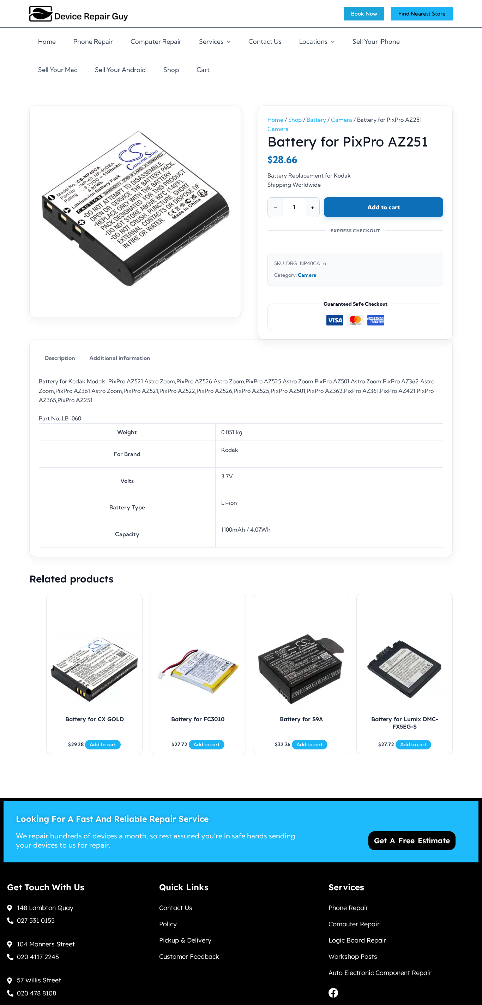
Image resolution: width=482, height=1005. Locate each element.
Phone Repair (93, 41)
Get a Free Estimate (412, 840)
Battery (316, 119)
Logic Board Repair (357, 940)
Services (211, 41)
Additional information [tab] (119, 357)
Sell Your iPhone (376, 41)
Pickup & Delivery (185, 940)
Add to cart (383, 207)
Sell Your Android (120, 70)
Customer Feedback (189, 956)
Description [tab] (59, 357)
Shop (171, 70)
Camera (341, 119)
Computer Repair (156, 41)
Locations (313, 41)
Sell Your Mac (57, 70)
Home (47, 41)
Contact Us (265, 41)
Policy (168, 924)
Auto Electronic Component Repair (380, 973)
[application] (227, 42)
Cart (203, 70)
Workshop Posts (353, 956)
